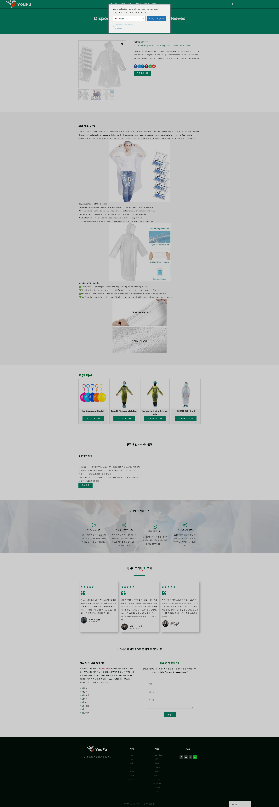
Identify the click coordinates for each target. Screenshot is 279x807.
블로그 (138, 4)
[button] (233, 4)
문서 (123, 4)
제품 (129, 4)
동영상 (154, 4)
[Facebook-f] (181, 757)
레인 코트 (144, 42)
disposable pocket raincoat (149, 46)
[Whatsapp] (195, 757)
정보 (116, 4)
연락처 (146, 4)
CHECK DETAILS (93, 419)
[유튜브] (186, 757)
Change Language (156, 18)
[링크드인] (190, 757)
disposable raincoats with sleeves (176, 46)
